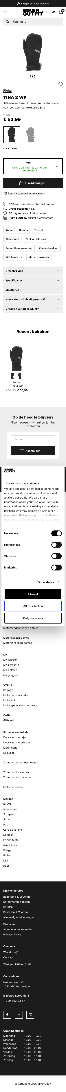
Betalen (8, 906)
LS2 (5, 860)
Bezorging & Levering (17, 896)
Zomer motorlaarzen (16, 772)
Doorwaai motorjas (15, 737)
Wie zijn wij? (11, 952)
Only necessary (33, 618)
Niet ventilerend (36, 239)
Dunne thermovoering (19, 248)
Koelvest (8, 752)
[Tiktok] (19, 1015)
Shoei (6, 819)
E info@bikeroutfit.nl (16, 995)
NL (42, 11)
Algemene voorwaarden (18, 929)
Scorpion (8, 814)
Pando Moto (11, 839)
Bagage (8, 689)
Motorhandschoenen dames (20, 627)
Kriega (7, 850)
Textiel (38, 230)
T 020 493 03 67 (14, 1000)
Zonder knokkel (49, 248)
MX (5, 654)
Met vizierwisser (39, 257)
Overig (7, 684)
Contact (8, 957)
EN (47, 11)
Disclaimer (9, 924)
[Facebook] (7, 1015)
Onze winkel (11, 976)
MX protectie (11, 664)
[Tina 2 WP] (16, 358)
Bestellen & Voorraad (16, 912)
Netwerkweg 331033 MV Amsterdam (16, 984)
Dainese (8, 834)
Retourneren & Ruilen (16, 901)
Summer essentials (16, 732)
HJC (6, 824)
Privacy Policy (12, 934)
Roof (6, 865)
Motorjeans (10, 747)
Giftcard (8, 720)
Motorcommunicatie (15, 695)
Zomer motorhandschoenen (20, 762)
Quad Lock (10, 845)
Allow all (32, 594)
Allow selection (33, 606)
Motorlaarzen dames (16, 637)
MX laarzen (10, 659)
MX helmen (10, 669)
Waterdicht (12, 239)
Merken (8, 798)
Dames (23, 230)
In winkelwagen (35, 182)
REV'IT (7, 803)
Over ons (9, 946)
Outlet (7, 715)
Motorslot (9, 700)
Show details (46, 582)
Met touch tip (14, 257)
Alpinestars (10, 809)
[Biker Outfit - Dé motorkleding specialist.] (33, 15)
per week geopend (35, 3)
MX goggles (10, 675)
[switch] (56, 545)
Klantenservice (13, 890)
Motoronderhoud (13, 787)
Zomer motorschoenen (17, 777)
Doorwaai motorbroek (17, 742)
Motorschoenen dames (17, 642)
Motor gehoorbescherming (20, 705)
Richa (7, 90)
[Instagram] (30, 1015)
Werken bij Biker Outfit (17, 964)
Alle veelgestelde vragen (19, 917)
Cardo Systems (13, 829)
